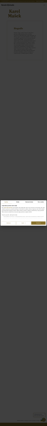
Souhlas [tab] (6, 202)
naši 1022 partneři (8, 207)
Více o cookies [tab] (41, 202)
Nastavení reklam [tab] (29, 202)
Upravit (22, 223)
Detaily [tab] (17, 202)
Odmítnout (8, 223)
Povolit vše (38, 223)
